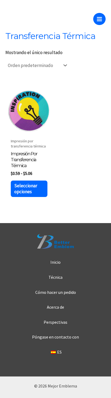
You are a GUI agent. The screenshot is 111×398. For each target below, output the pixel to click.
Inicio (55, 262)
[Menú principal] (99, 19)
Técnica (55, 277)
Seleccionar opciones (25, 189)
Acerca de (55, 307)
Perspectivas (55, 322)
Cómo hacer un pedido (55, 292)
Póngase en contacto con (55, 337)
